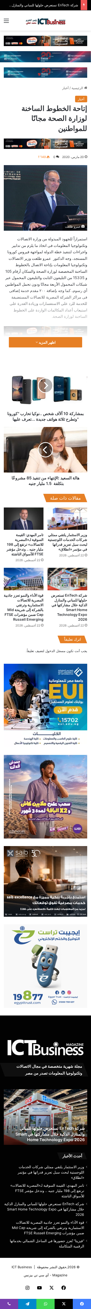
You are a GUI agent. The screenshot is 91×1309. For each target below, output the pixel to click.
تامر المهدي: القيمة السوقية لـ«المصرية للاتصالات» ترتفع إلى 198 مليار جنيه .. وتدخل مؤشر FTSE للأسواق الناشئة (25, 544)
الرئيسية (78, 88)
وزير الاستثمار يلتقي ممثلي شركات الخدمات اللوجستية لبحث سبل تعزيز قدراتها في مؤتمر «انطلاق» (51, 1172)
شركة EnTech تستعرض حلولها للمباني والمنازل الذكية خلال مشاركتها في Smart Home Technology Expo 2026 (50, 1134)
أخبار (65, 88)
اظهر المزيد (47, 342)
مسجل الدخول (55, 651)
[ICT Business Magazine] (45, 20)
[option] (45, 1117)
